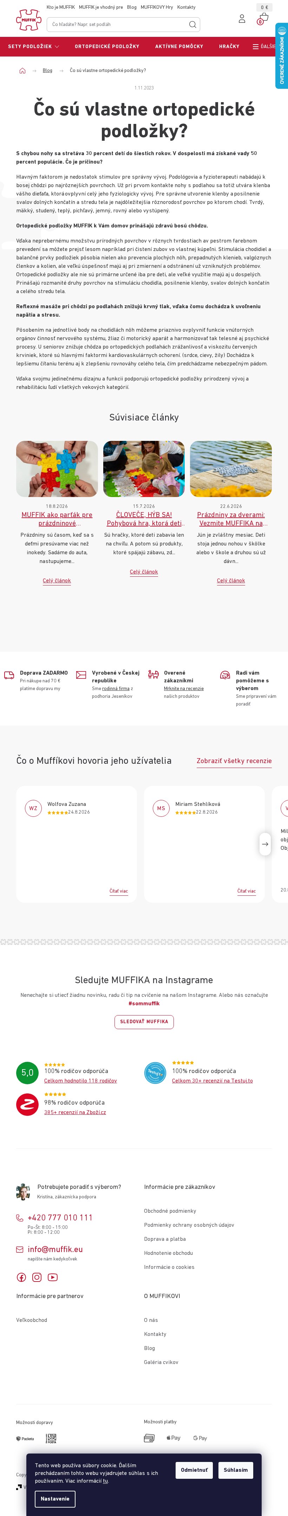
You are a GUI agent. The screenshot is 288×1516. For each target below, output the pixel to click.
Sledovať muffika (144, 1022)
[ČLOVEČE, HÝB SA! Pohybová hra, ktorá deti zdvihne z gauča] (144, 468)
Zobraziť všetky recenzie (234, 760)
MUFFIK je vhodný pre (101, 7)
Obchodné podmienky (170, 1211)
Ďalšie (268, 46)
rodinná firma (116, 688)
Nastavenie (55, 1499)
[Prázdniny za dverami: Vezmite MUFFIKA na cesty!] (231, 468)
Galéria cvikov (161, 1362)
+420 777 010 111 (60, 1218)
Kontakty (186, 7)
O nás (151, 1320)
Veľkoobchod (31, 1320)
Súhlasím (236, 1470)
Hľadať (192, 24)
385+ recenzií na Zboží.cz (75, 1113)
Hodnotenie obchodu (168, 1253)
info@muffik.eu (55, 1249)
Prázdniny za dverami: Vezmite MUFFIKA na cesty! (231, 519)
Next (265, 844)
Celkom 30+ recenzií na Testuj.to (212, 1081)
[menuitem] (33, 47)
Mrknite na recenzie (184, 688)
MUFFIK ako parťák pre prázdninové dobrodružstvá (56, 519)
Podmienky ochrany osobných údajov (189, 1225)
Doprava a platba (165, 1239)
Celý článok (57, 581)
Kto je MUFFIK (61, 7)
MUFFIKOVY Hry (157, 7)
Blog (132, 7)
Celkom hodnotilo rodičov (80, 1081)
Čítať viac (119, 891)
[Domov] (25, 71)
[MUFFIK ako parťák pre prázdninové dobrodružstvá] (57, 468)
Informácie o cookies (169, 1267)
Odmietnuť (194, 1470)
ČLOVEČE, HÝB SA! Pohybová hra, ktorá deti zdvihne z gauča (144, 519)
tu (105, 1481)
